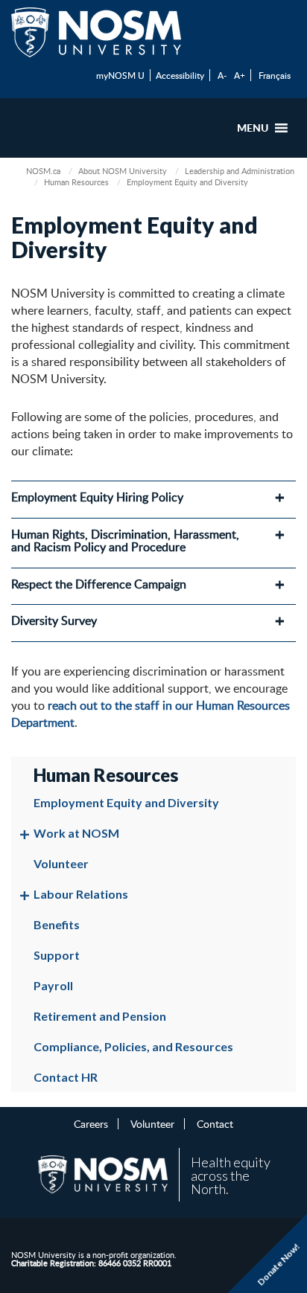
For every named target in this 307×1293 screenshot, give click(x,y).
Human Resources (76, 181)
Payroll (53, 985)
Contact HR (66, 1077)
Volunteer (61, 863)
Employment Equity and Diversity (126, 802)
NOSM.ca (43, 170)
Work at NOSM (76, 833)
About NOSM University (122, 170)
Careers (91, 1123)
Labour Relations (81, 894)
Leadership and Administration (239, 170)
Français (275, 75)
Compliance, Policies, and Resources (133, 1046)
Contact (215, 1123)
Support (57, 955)
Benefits (57, 924)
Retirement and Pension (100, 1016)
